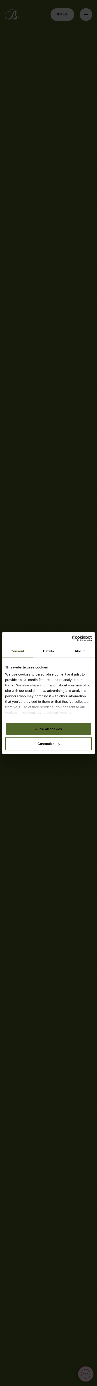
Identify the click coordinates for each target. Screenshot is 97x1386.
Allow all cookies (48, 729)
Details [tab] (48, 651)
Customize (45, 744)
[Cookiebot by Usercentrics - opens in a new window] (72, 638)
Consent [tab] (17, 651)
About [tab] (80, 651)
